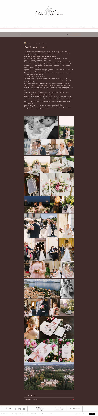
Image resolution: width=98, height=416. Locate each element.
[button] (67, 34)
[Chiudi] (96, 414)
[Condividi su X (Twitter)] (28, 395)
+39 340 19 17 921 (58, 409)
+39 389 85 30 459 (59, 408)
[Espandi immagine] (41, 127)
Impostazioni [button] (78, 414)
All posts (20, 34)
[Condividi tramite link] (34, 395)
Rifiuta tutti (85, 414)
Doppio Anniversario (35, 47)
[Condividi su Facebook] (25, 395)
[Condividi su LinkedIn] (31, 395)
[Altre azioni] (73, 43)
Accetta (92, 414)
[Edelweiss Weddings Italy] (15, 408)
